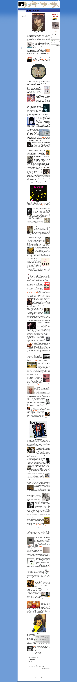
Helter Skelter (29, 545)
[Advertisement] (21, 32)
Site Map (58, 0)
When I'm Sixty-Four (36, 170)
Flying (48, 59)
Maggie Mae (35, 60)
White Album (44, 137)
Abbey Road (45, 525)
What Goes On (43, 59)
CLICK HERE (53, 29)
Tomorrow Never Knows (34, 292)
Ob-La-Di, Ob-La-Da (35, 360)
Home (56, 0)
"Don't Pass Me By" (22, 9)
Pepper (30, 223)
